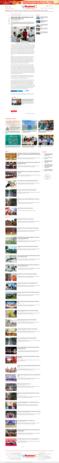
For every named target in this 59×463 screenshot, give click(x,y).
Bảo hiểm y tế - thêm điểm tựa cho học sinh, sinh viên (44, 28)
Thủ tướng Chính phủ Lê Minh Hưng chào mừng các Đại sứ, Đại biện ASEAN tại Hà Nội (28, 163)
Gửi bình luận (13, 111)
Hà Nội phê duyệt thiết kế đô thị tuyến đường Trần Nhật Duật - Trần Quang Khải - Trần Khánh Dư (48, 166)
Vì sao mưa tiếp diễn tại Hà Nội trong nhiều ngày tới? (27, 189)
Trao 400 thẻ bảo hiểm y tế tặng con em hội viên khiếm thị (44, 33)
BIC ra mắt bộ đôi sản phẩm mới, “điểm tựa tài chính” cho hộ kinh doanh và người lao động (12, 146)
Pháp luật (18, 284)
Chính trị (8, 10)
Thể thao (18, 229)
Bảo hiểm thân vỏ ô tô (47, 174)
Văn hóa (15, 10)
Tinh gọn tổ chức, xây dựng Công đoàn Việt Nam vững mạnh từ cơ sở (28, 366)
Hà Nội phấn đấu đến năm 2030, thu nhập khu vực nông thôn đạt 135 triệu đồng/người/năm (28, 238)
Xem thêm (23, 446)
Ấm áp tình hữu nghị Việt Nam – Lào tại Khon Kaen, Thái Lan (28, 402)
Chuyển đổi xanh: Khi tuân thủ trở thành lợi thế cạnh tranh (27, 246)
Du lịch (31, 10)
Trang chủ (12, 13)
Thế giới (29, 10)
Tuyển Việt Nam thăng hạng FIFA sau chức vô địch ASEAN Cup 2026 (28, 375)
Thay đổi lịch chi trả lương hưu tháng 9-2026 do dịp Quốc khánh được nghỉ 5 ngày (29, 146)
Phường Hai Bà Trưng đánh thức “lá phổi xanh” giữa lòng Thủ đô (48, 161)
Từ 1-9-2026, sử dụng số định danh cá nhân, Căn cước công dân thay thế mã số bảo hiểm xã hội (12, 132)
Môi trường (19, 201)
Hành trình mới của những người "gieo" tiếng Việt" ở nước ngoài (28, 411)
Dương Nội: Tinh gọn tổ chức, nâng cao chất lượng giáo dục (28, 438)
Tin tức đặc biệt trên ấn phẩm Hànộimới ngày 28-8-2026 (27, 180)
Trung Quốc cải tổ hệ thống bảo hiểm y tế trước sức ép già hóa (44, 25)
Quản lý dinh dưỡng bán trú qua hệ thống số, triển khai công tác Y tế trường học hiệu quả (28, 265)
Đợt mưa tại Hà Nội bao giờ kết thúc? (48, 158)
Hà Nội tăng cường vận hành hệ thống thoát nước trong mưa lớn (28, 200)
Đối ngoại (18, 164)
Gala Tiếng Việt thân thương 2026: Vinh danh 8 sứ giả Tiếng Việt (28, 302)
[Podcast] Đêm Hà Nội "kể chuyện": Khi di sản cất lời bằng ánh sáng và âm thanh (28, 348)
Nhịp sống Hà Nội (51, 8)
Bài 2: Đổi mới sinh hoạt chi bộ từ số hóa (25, 208)
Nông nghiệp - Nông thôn (36, 10)
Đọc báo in (7, 8)
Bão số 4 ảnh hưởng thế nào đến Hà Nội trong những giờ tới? (48, 170)
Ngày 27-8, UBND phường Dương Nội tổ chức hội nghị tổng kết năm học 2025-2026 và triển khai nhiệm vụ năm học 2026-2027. (28, 441)
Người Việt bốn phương (20, 303)
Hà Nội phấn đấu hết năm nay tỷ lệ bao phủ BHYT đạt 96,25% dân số (44, 21)
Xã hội (18, 10)
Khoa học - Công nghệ (44, 10)
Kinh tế (11, 10)
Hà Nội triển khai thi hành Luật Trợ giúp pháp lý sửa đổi (27, 283)
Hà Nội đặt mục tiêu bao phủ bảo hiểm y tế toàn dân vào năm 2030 (44, 17)
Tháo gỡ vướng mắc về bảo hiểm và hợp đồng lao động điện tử (28, 100)
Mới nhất (12, 8)
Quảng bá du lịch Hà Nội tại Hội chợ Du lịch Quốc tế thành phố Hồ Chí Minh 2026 (28, 430)
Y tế (22, 10)
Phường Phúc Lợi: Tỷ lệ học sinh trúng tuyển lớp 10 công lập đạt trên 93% (28, 357)
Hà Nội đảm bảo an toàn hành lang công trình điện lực (27, 273)
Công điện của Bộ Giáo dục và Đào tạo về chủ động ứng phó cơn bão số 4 (48, 154)
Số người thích (33, 113)
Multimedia (25, 10)
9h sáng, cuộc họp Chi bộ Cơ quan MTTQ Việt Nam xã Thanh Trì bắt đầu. (26, 210)
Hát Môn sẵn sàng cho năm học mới (24, 383)
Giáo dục (20, 10)
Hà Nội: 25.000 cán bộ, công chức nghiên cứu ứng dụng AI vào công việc (28, 172)
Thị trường (19, 421)
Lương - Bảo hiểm (19, 13)
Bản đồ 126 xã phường (44, 8)
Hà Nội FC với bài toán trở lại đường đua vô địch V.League (28, 228)
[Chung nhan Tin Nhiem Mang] (42, 459)
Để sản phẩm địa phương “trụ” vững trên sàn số (26, 420)
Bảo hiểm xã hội (25, 44)
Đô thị (13, 10)
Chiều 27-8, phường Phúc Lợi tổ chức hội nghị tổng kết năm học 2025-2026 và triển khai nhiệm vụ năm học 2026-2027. (28, 360)
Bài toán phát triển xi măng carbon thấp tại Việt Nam (26, 319)
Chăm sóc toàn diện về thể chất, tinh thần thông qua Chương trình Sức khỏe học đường (28, 256)
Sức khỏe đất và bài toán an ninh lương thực (25, 218)
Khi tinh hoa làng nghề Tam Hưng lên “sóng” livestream (27, 328)
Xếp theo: (27, 113)
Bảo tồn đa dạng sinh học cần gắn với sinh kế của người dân (28, 292)
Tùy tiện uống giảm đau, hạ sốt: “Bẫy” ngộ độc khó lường (27, 310)
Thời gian (29, 113)
